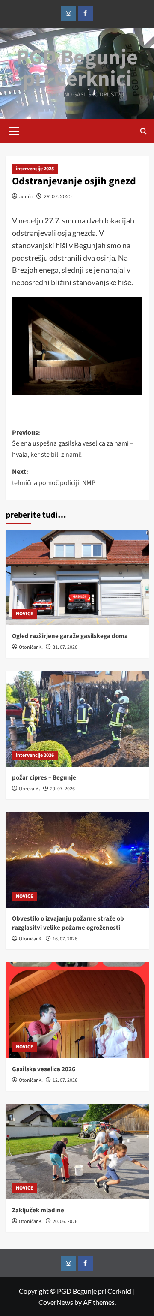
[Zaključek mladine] (77, 1151)
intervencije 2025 (35, 168)
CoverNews (55, 1302)
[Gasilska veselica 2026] (77, 1010)
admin (26, 196)
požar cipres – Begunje (44, 777)
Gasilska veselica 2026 (43, 1069)
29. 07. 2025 (58, 196)
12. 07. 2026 (65, 1080)
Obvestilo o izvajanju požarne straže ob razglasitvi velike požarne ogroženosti (68, 923)
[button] (14, 130)
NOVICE (24, 613)
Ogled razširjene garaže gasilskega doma (70, 636)
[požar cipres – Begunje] (77, 718)
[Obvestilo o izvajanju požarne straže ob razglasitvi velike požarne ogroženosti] (77, 860)
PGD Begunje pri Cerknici (77, 68)
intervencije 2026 (35, 755)
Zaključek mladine (38, 1210)
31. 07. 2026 (65, 647)
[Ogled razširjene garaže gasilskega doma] (77, 577)
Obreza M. (29, 788)
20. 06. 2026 (65, 1221)
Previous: (72, 443)
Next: (53, 477)
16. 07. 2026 (65, 939)
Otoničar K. (31, 647)
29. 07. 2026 (62, 788)
